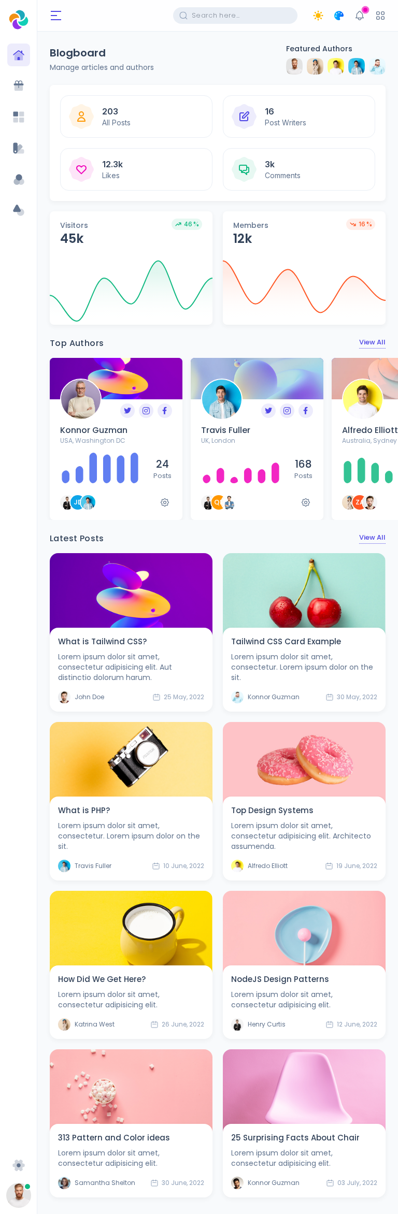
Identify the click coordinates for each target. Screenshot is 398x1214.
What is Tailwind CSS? (102, 641)
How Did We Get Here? (102, 979)
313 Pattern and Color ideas (114, 1137)
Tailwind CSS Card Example (286, 641)
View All (372, 342)
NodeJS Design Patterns (280, 979)
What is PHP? (84, 810)
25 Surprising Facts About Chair (295, 1137)
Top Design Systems (272, 810)
